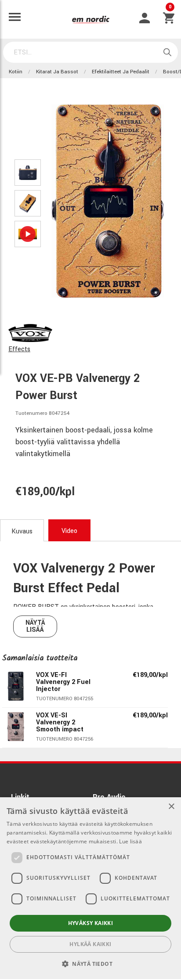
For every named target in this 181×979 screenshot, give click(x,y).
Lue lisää (130, 841)
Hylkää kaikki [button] (90, 944)
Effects (19, 349)
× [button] (171, 806)
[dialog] (90, 888)
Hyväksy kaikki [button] (90, 923)
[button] (90, 963)
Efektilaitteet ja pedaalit (120, 72)
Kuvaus (22, 531)
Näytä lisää (35, 626)
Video (69, 531)
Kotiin (15, 72)
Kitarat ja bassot (57, 72)
